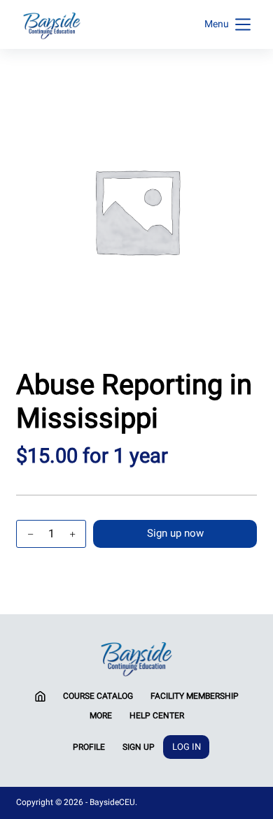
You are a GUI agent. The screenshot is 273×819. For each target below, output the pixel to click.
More (101, 715)
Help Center (157, 715)
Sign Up (138, 747)
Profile (89, 747)
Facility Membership (194, 696)
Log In (186, 746)
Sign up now (175, 533)
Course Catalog (98, 696)
